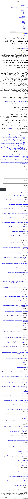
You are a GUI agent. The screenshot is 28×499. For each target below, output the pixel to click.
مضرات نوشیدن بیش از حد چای (21, 485)
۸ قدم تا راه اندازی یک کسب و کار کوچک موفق (18, 440)
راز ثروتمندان (22, 18)
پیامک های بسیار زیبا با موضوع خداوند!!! (19, 235)
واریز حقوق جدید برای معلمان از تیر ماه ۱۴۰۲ (15, 148)
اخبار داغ (23, 16)
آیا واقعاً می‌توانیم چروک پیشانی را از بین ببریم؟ (18, 381)
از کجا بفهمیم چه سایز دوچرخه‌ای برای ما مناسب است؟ (16, 337)
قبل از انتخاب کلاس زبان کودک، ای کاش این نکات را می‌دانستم (14, 291)
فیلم (24, 29)
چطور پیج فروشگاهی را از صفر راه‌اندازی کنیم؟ (18, 272)
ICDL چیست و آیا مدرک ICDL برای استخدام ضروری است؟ (15, 287)
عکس (24, 28)
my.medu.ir (10, 128)
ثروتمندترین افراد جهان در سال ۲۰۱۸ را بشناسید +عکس (16, 426)
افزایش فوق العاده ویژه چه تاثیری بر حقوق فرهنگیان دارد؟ (12, 147)
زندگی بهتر (23, 14)
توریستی (23, 24)
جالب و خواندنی (22, 17)
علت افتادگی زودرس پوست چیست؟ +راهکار (18, 476)
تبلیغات (23, 4)
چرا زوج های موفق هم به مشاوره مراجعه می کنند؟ (17, 358)
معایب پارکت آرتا (24, 362)
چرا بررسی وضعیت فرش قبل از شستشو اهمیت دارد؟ (16, 267)
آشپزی (24, 25)
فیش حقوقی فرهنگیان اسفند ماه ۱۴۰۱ (17, 134)
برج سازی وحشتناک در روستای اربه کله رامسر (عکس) (16, 400)
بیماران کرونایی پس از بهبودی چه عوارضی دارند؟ (17, 480)
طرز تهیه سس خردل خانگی (22, 460)
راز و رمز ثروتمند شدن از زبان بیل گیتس (19, 435)
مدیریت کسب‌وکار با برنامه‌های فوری (20, 276)
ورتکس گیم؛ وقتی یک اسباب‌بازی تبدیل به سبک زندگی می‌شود (14, 263)
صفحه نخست (22, 2)
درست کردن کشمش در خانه (22, 451)
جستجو (26, 187)
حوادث (24, 23)
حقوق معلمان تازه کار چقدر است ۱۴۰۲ (17, 149)
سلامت (23, 11)
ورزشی (23, 13)
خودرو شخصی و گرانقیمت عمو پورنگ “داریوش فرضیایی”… (15, 213)
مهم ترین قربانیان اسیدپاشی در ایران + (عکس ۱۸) (17, 217)
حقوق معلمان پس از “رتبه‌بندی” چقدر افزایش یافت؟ (14, 135)
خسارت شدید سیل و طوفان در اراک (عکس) (18, 404)
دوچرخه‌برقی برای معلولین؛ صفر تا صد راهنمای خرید (16, 296)
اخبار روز (23, 9)
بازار (24, 19)
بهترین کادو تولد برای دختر (22, 367)
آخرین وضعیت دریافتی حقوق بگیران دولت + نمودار (14, 139)
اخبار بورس (22, 21)
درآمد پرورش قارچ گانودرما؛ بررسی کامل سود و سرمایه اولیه (14, 371)
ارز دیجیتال (23, 22)
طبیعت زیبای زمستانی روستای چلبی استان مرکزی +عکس (15, 395)
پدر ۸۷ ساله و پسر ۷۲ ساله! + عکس (20, 231)
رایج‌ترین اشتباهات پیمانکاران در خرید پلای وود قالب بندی (16, 315)
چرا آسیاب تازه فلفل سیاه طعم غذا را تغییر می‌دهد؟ (17, 242)
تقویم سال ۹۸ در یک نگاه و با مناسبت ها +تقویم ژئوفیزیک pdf (15, 222)
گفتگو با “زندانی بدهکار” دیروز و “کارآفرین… (18, 430)
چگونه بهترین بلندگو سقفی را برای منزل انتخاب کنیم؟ (16, 311)
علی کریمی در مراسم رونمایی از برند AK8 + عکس (17, 409)
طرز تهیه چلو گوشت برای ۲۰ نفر (21, 465)
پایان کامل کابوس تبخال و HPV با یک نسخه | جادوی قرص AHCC (14, 252)
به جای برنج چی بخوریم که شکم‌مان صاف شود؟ (17, 341)
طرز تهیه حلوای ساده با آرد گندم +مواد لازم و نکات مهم (16, 455)
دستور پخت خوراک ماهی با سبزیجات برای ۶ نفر (18, 446)
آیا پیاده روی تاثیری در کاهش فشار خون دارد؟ (18, 489)
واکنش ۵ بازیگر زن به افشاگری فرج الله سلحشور (17, 226)
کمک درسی (25, 391)
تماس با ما (23, 5)
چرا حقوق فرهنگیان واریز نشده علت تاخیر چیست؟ (14, 145)
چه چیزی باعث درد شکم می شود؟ (20, 471)
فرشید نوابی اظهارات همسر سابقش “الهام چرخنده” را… (16, 199)
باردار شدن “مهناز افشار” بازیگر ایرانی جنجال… (17, 195)
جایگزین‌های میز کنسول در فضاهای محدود (19, 300)
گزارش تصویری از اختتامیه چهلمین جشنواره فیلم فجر (16, 413)
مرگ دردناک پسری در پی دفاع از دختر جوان (18, 204)
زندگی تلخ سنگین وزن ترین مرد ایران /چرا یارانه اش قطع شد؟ (14, 208)
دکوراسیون (23, 27)
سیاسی (23, 12)
